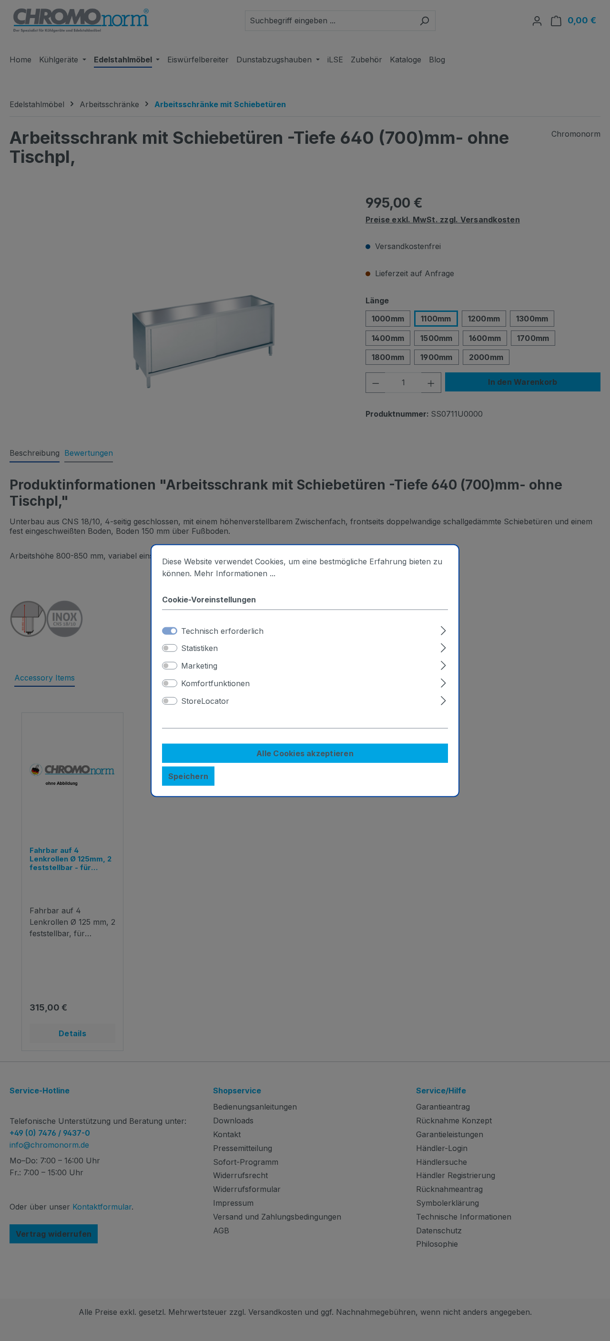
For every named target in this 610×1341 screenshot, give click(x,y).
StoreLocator (205, 701)
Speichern (188, 776)
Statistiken (199, 648)
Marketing (199, 665)
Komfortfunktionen (215, 683)
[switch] (169, 648)
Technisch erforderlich (222, 630)
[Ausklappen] (443, 629)
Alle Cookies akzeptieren (305, 753)
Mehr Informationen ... (234, 573)
